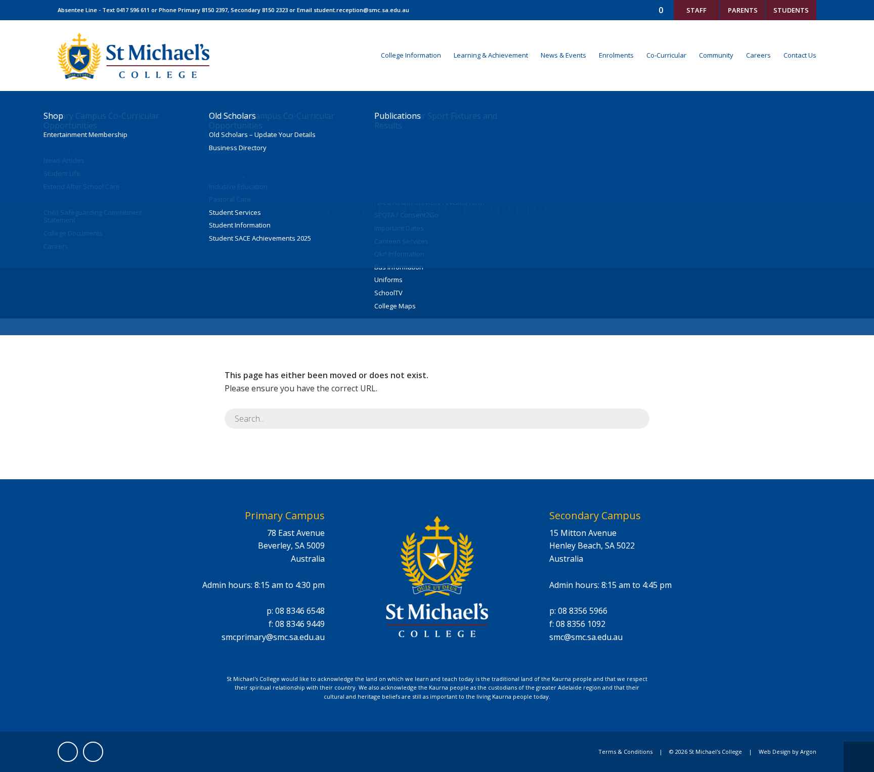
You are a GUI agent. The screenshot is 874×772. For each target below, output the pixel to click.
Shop (53, 116)
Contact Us (799, 55)
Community (716, 55)
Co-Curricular (666, 55)
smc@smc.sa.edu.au (586, 637)
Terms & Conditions (625, 751)
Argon (808, 751)
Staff (696, 10)
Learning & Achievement (491, 55)
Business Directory (238, 148)
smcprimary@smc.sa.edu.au (273, 637)
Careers (758, 55)
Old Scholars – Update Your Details (262, 135)
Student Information (240, 225)
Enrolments (616, 55)
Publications (397, 116)
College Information (411, 55)
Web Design (775, 751)
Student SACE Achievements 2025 (260, 239)
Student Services (235, 213)
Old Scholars (232, 116)
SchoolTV (388, 293)
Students (791, 10)
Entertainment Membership (85, 135)
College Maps (395, 306)
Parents (743, 10)
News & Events (563, 55)
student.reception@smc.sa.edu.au (361, 10)
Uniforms (388, 280)
